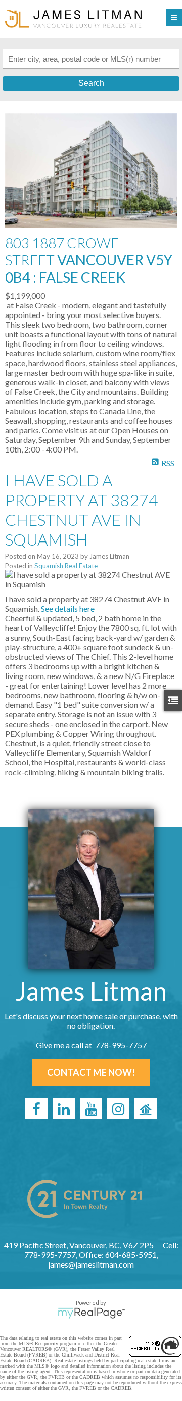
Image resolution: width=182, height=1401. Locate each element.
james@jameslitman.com (91, 1264)
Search (91, 83)
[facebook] (36, 1108)
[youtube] (91, 1108)
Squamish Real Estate (66, 566)
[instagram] (118, 1108)
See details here (68, 608)
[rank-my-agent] (145, 1108)
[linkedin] (64, 1108)
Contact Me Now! (91, 1072)
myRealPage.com (91, 1313)
